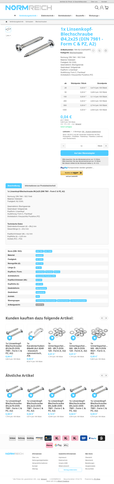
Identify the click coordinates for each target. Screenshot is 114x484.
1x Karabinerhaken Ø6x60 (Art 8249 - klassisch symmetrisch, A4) (35, 349)
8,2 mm (38, 280)
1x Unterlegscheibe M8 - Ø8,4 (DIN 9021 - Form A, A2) (99, 348)
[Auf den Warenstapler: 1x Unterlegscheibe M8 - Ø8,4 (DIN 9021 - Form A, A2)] (94, 337)
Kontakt (104, 1)
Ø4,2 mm (39, 263)
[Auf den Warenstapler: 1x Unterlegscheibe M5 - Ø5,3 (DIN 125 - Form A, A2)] (51, 337)
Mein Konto (89, 454)
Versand (78, 124)
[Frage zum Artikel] (105, 50)
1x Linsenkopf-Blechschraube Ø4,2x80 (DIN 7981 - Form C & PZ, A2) (56, 406)
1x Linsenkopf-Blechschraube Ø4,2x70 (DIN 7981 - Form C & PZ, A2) (14, 406)
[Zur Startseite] (29, 7)
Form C (56, 272)
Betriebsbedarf (64, 15)
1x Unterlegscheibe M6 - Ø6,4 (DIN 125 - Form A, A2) (78, 347)
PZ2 (37, 296)
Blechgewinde (41, 288)
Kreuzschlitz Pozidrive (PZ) (45, 276)
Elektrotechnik (47, 15)
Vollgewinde (40, 292)
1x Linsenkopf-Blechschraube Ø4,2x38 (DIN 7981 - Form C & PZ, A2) (99, 406)
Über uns (94, 1)
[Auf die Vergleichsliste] (99, 50)
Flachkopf (49, 272)
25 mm (38, 268)
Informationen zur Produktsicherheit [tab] (40, 185)
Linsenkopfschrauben (78, 300)
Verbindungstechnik (27, 15)
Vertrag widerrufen (70, 470)
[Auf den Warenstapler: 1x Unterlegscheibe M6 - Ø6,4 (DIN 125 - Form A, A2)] (73, 337)
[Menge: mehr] (105, 146)
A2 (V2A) (39, 259)
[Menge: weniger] (63, 146)
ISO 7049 (48, 251)
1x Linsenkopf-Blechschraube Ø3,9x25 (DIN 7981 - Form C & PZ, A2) (14, 348)
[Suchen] (97, 8)
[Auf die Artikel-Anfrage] (93, 50)
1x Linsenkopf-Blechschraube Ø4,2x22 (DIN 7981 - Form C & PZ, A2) (35, 406)
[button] (8, 29)
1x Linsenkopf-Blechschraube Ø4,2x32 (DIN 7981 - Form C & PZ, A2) (77, 406)
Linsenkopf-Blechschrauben (46, 300)
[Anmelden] (102, 8)
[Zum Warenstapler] (106, 8)
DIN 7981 (39, 251)
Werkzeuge (93, 15)
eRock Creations (63, 481)
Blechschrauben (76, 52)
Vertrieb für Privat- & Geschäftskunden (73, 1)
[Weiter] (106, 318)
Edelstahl (39, 255)
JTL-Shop (97, 479)
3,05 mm (39, 284)
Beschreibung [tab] (14, 185)
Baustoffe (80, 15)
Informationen (37, 454)
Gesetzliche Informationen (67, 454)
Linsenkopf (40, 272)
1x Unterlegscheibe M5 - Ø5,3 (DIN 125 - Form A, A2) (57, 347)
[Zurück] (102, 318)
